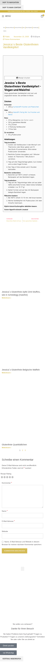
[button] (22, 569)
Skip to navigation (10, 2)
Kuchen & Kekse (18, 27)
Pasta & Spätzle (29, 27)
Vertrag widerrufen (11, 659)
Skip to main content (11, 7)
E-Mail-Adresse (8, 521)
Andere (4, 31)
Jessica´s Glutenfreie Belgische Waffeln (21, 370)
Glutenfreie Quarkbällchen (14, 444)
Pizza (24, 27)
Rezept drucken (24, 78)
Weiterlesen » (6, 298)
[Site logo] (22, 16)
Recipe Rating (6, 474)
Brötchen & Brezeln (10, 27)
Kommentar (7, 483)
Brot (4, 27)
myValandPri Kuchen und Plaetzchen (26, 107)
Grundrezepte (35, 27)
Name (5, 511)
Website (5, 531)
